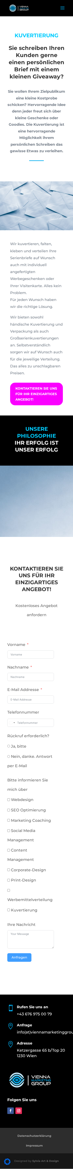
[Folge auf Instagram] (18, 1110)
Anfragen (19, 957)
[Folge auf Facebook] (10, 1110)
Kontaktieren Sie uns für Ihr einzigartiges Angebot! (36, 394)
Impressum (34, 1145)
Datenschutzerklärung (34, 1136)
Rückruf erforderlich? (28, 736)
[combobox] (12, 723)
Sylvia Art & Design (45, 1160)
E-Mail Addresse (23, 689)
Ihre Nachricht (21, 924)
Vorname (16, 644)
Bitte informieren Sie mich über (27, 785)
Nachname (18, 667)
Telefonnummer (23, 712)
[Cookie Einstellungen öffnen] (7, 1163)
